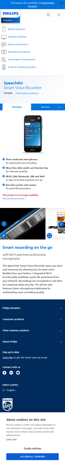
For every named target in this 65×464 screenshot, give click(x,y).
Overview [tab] (17, 107)
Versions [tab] (45, 107)
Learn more (11, 439)
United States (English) (41, 4)
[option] (23, 223)
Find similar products (26, 93)
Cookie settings (32, 448)
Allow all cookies (32, 456)
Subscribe (8, 357)
